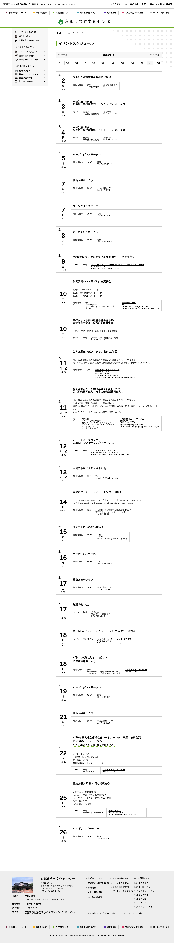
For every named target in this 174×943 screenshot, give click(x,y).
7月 (85, 63)
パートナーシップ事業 (28, 60)
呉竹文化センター (63, 13)
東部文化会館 (41, 13)
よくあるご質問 (95, 897)
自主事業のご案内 (26, 56)
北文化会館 (111, 13)
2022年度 (63, 55)
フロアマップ (142, 903)
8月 (94, 63)
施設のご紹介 (24, 36)
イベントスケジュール (28, 52)
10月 (111, 63)
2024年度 (155, 55)
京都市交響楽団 (165, 4)
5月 (68, 63)
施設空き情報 (142, 895)
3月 (158, 63)
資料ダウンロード (26, 81)
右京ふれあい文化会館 (134, 13)
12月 (132, 63)
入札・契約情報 (131, 4)
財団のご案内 (148, 4)
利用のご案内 (24, 71)
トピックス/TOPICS (27, 32)
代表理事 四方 (107, 371)
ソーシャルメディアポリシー (135, 913)
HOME (58, 33)
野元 (129, 304)
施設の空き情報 (25, 78)
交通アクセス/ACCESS (29, 40)
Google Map (31, 908)
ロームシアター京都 (161, 13)
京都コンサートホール (17, 13)
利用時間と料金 (143, 887)
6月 (76, 63)
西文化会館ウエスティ (89, 13)
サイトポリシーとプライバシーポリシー (103, 913)
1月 (141, 63)
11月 (121, 63)
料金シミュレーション (28, 74)
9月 (102, 63)
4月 (59, 63)
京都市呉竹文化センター (90, 21)
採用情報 (117, 4)
